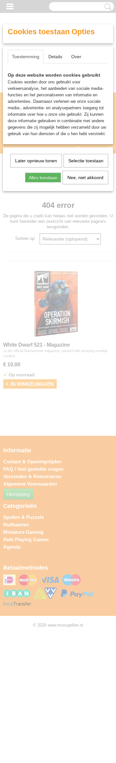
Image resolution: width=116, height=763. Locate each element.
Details (55, 56)
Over (76, 56)
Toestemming (25, 56)
